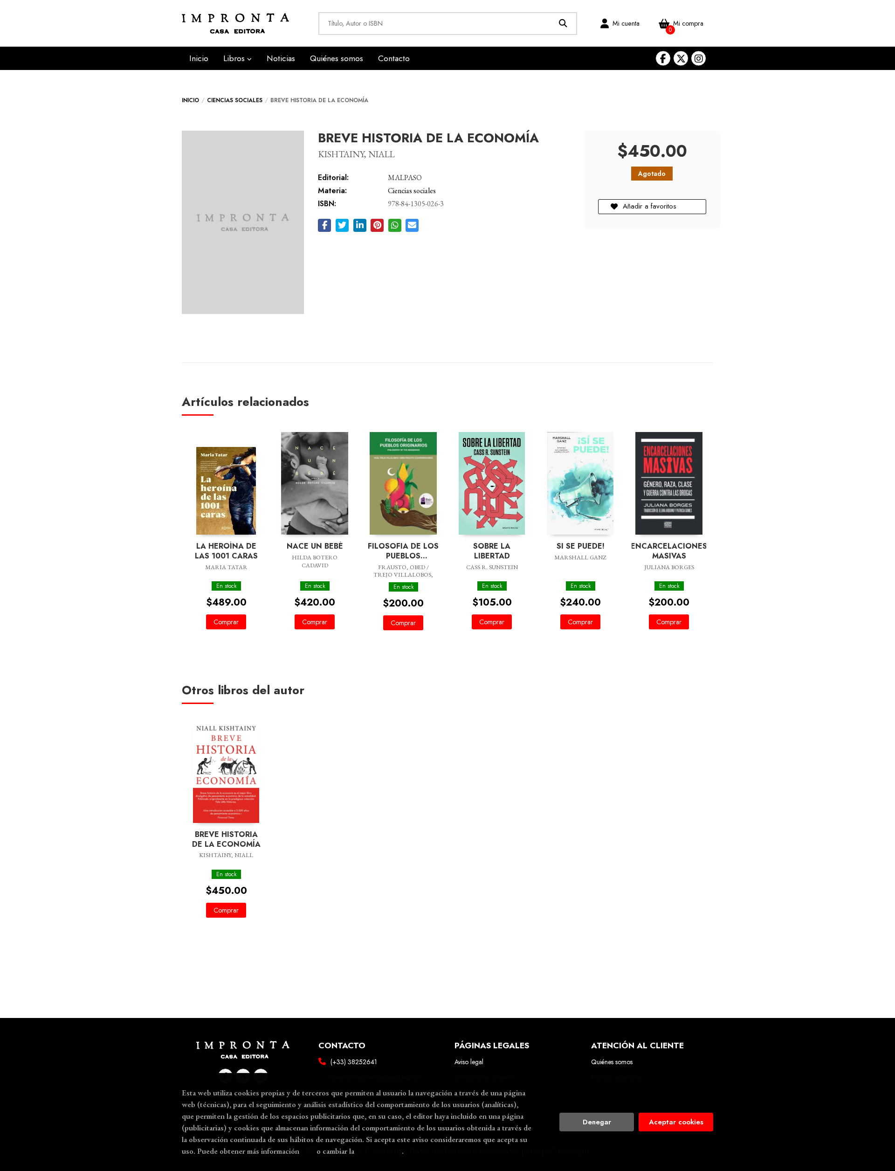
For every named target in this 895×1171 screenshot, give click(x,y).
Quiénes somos (612, 1061)
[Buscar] (563, 23)
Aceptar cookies (676, 1122)
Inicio (190, 100)
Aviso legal (468, 1061)
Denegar (597, 1122)
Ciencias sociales (234, 100)
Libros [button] (235, 58)
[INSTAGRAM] (698, 58)
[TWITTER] (680, 58)
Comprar (226, 622)
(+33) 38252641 (353, 1061)
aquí (308, 1151)
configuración (379, 1151)
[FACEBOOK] (663, 58)
